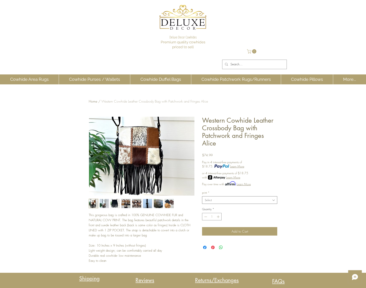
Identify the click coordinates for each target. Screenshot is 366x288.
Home (93, 101)
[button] (252, 51)
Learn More (237, 166)
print (205, 193)
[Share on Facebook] (204, 247)
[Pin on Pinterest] (212, 247)
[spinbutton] (212, 216)
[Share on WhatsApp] (220, 247)
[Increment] (218, 216)
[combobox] (239, 200)
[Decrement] (205, 216)
